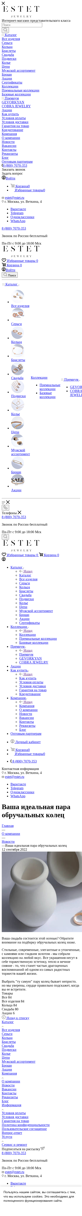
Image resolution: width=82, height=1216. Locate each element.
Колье (6, 1053)
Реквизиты (10, 1097)
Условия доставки (15, 1117)
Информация (11, 1105)
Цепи (6, 1057)
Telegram (16, 213)
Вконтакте (18, 209)
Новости (8, 1085)
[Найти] (5, 30)
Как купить (27, 678)
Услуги (7, 1137)
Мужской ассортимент (18, 1061)
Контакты (9, 1093)
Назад (28, 571)
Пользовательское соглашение (24, 1129)
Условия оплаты (14, 1113)
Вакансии (9, 1089)
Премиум (26, 654)
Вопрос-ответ (12, 1133)
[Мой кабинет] (4, 560)
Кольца (7, 1038)
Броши (7, 1065)
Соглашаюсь (15, 1209)
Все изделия (11, 1030)
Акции (7, 1069)
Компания (26, 706)
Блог (5, 1101)
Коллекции (27, 634)
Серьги (7, 1034)
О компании (11, 1081)
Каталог (25, 575)
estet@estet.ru (14, 197)
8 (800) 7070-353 (15, 165)
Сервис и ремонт (14, 1145)
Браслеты (9, 1042)
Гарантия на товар (15, 1121)
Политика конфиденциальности (26, 1125)
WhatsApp (17, 221)
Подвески (9, 1049)
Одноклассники (22, 217)
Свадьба (8, 1046)
